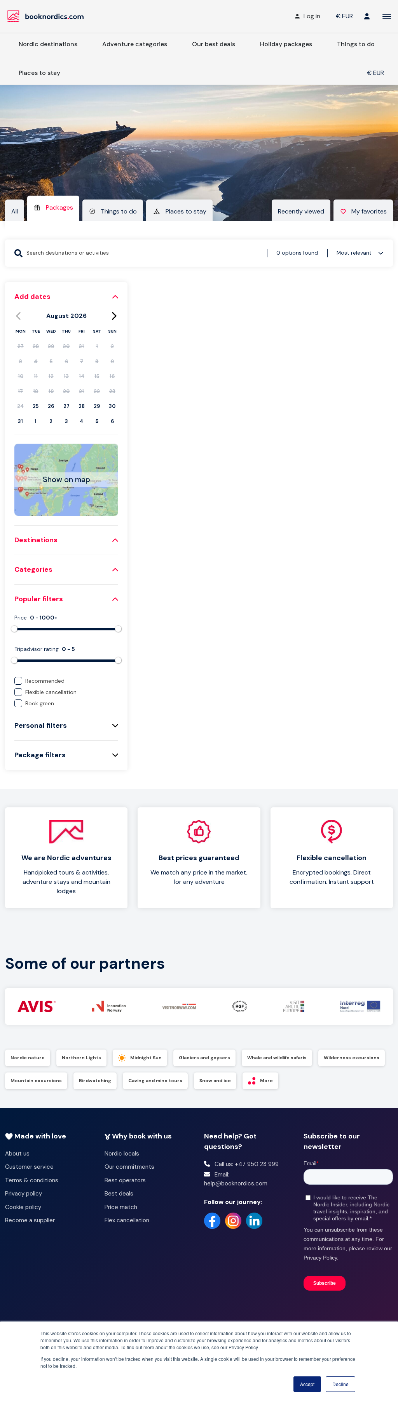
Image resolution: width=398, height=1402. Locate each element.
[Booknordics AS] (46, 16)
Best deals (119, 1193)
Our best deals (213, 44)
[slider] (14, 629)
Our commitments (129, 1167)
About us (17, 1153)
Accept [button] (307, 1384)
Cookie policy (23, 1207)
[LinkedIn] (254, 1221)
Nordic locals (122, 1153)
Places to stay (39, 73)
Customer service (29, 1167)
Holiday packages (286, 44)
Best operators (125, 1180)
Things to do (356, 44)
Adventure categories (134, 44)
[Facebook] (212, 1221)
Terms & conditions (31, 1180)
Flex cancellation (127, 1220)
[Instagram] (233, 1221)
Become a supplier (30, 1220)
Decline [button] (340, 1384)
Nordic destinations (48, 44)
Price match (121, 1207)
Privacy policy (23, 1193)
